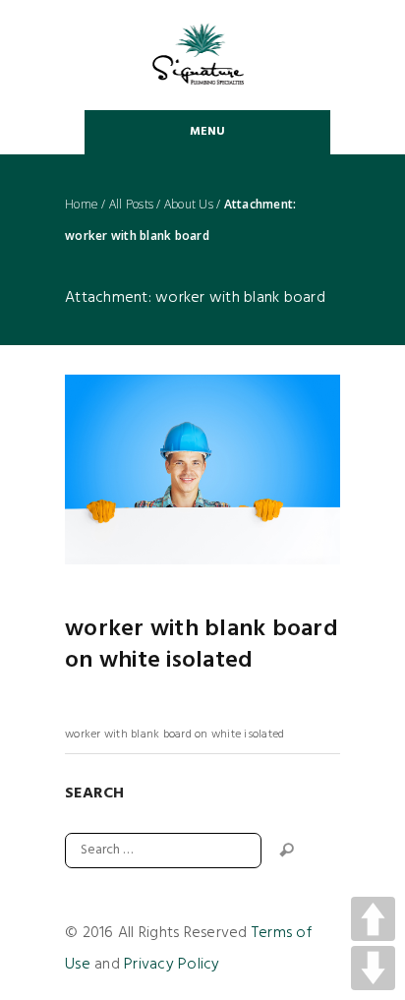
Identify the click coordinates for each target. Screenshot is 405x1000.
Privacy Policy (172, 964)
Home (81, 204)
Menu (208, 132)
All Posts (131, 204)
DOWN (373, 968)
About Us (188, 204)
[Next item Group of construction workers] (271, 469)
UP (373, 919)
